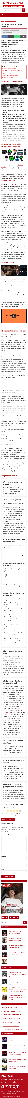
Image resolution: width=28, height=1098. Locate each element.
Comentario (5, 834)
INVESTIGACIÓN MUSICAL (8, 819)
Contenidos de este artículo (9, 66)
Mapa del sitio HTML (11, 1093)
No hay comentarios (7, 32)
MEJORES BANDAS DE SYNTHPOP (12, 1014)
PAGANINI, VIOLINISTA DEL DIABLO (12, 1018)
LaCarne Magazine (14, 30)
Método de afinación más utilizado (11, 75)
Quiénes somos (17, 1082)
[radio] (8, 810)
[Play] (14, 316)
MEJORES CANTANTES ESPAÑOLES (12, 1022)
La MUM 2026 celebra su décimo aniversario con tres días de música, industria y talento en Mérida (17, 989)
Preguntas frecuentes (8, 77)
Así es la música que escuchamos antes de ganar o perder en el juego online (17, 982)
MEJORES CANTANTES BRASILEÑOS (12, 1029)
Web (2, 869)
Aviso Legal (15, 1091)
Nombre (4, 856)
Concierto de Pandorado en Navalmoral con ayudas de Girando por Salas (17, 997)
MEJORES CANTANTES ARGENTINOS (12, 1007)
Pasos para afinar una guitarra (9, 68)
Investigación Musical (10, 21)
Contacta (4, 1082)
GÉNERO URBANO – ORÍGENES (11, 1026)
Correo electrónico (7, 863)
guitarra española (15, 184)
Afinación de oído (7, 73)
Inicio (2, 21)
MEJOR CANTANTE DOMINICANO (12, 1011)
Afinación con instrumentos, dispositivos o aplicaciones (12, 71)
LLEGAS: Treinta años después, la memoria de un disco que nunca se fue (17, 974)
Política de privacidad (6, 1091)
